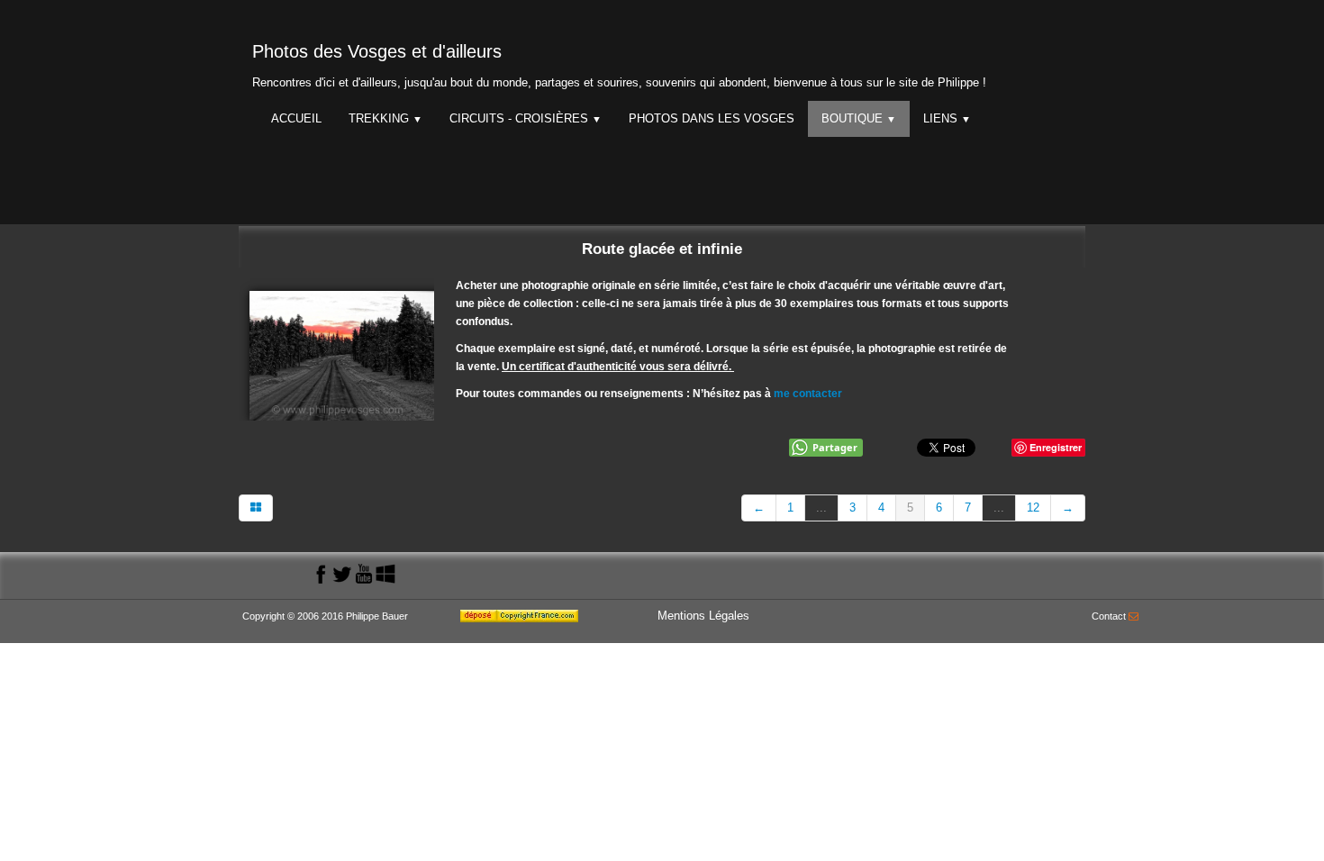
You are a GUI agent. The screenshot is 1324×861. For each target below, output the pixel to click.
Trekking (385, 118)
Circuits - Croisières (525, 118)
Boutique (858, 118)
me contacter (808, 393)
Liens (947, 118)
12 (1033, 507)
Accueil (296, 118)
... (821, 507)
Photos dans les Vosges (711, 118)
